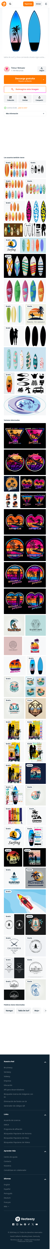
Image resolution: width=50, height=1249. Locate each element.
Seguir (41, 70)
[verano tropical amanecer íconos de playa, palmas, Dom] (15, 832)
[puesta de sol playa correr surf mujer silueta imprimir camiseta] (24, 547)
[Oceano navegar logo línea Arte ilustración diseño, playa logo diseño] (34, 791)
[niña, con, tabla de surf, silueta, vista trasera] (14, 404)
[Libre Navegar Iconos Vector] (19, 495)
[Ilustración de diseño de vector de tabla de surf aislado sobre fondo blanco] (16, 169)
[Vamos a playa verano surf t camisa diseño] (34, 1154)
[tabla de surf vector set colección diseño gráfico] (14, 211)
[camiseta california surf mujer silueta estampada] (14, 983)
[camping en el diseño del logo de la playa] (13, 1132)
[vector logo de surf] (14, 1196)
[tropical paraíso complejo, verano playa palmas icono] (15, 812)
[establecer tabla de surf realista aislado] (24, 312)
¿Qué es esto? (22, 108)
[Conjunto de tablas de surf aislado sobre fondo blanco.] (14, 233)
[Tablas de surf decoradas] (33, 251)
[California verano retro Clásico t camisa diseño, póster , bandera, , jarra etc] (15, 1176)
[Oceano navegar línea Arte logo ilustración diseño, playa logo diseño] (14, 792)
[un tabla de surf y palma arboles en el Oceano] (14, 918)
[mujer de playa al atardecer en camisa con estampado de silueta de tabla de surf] (24, 666)
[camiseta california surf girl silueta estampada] (14, 940)
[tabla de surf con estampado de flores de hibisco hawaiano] (13, 256)
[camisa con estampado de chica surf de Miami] (14, 961)
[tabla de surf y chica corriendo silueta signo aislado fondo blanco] (13, 852)
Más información (12, 114)
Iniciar (38, 4)
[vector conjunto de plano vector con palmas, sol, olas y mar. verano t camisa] (14, 875)
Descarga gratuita (25, 79)
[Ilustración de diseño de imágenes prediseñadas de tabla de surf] (9, 472)
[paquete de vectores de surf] (15, 274)
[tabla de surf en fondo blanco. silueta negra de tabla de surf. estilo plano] (14, 425)
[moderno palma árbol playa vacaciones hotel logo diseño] (14, 1218)
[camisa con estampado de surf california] (14, 1070)
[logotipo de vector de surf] (34, 275)
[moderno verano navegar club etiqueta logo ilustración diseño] (14, 896)
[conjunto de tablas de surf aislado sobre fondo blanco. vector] (14, 360)
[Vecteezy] (3, 3)
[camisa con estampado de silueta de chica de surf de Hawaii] (14, 1027)
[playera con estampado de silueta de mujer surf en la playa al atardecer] (16, 645)
